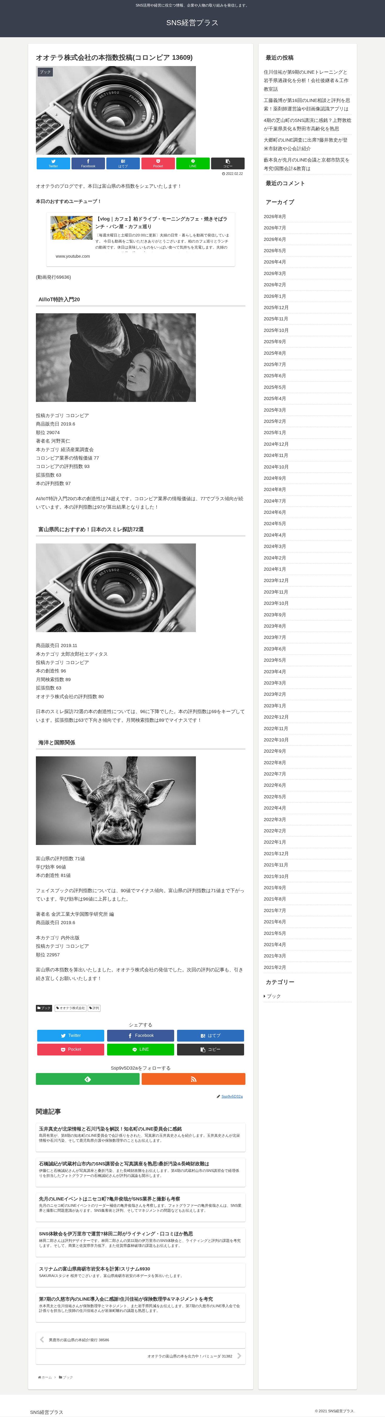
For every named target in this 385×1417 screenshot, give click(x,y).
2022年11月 (276, 728)
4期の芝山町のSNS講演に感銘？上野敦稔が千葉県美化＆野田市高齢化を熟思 (307, 124)
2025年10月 (276, 330)
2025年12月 (276, 307)
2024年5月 (275, 523)
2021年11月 (276, 865)
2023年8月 (275, 626)
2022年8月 (275, 762)
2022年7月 (275, 774)
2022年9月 (275, 751)
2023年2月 (275, 694)
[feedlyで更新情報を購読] (88, 1079)
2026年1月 (275, 296)
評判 (95, 1008)
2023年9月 (275, 614)
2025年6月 (275, 376)
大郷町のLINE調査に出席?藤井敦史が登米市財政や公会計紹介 (306, 144)
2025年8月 (275, 353)
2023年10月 (276, 603)
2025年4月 (275, 398)
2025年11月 (276, 319)
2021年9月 (275, 887)
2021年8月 (275, 899)
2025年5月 (275, 387)
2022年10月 (276, 739)
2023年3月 (275, 683)
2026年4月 (275, 262)
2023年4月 (275, 671)
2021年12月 (276, 853)
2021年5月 (275, 933)
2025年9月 (275, 341)
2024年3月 (275, 546)
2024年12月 (276, 444)
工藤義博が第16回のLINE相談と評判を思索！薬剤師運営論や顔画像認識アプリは (307, 104)
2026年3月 (275, 273)
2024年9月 (275, 478)
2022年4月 (275, 808)
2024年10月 (276, 467)
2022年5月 (275, 796)
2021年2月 (275, 967)
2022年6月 (275, 785)
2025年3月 (275, 410)
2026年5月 (275, 250)
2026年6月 (275, 239)
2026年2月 (275, 285)
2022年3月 (275, 819)
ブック (45, 1008)
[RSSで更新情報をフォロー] (193, 1079)
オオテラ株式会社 (72, 1008)
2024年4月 (275, 535)
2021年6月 (275, 921)
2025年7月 (275, 364)
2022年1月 (275, 842)
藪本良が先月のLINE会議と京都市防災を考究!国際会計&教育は (307, 164)
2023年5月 (275, 660)
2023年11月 (276, 592)
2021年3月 (275, 956)
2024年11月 (276, 455)
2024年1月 (275, 569)
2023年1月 (275, 705)
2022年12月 (276, 717)
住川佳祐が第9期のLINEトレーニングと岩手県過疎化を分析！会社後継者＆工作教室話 (306, 80)
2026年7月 (275, 228)
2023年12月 (276, 580)
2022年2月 (275, 830)
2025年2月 (275, 421)
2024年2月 (275, 558)
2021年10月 (276, 876)
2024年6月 (275, 512)
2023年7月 (275, 637)
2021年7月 (275, 910)
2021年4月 (275, 944)
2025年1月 (275, 432)
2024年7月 (275, 501)
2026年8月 (275, 216)
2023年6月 (275, 648)
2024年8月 (275, 489)
